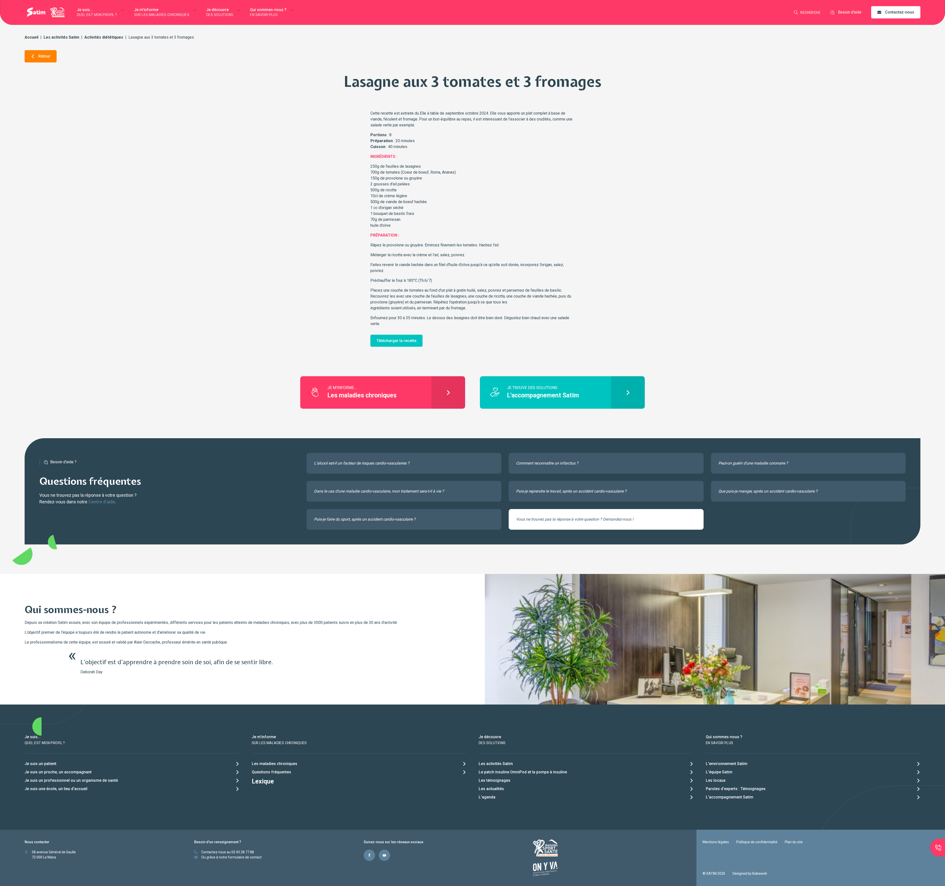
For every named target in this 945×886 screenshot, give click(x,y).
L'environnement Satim (726, 763)
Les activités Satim (61, 37)
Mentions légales (716, 842)
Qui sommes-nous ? (268, 12)
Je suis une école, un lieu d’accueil (56, 788)
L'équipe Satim (719, 772)
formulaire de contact (245, 857)
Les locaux (715, 780)
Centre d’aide (101, 501)
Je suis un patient (40, 763)
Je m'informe (161, 12)
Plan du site (794, 842)
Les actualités (491, 788)
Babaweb (759, 873)
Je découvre (219, 12)
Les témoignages (494, 780)
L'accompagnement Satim (729, 797)
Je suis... (97, 12)
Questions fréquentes (271, 772)
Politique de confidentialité (756, 842)
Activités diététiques (103, 37)
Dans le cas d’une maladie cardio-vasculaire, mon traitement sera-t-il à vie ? (379, 491)
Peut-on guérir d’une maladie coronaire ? (753, 463)
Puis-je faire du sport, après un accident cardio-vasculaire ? (365, 519)
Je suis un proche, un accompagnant (58, 772)
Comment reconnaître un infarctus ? (547, 463)
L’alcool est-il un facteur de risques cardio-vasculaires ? (362, 463)
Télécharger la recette (396, 340)
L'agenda (487, 797)
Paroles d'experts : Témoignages (736, 788)
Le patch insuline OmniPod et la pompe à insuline (523, 772)
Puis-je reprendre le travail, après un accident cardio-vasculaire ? (571, 491)
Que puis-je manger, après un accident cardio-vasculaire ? (768, 491)
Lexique (263, 781)
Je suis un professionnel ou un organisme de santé (71, 780)
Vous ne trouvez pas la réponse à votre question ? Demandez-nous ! (574, 519)
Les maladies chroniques (274, 763)
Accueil (31, 37)
